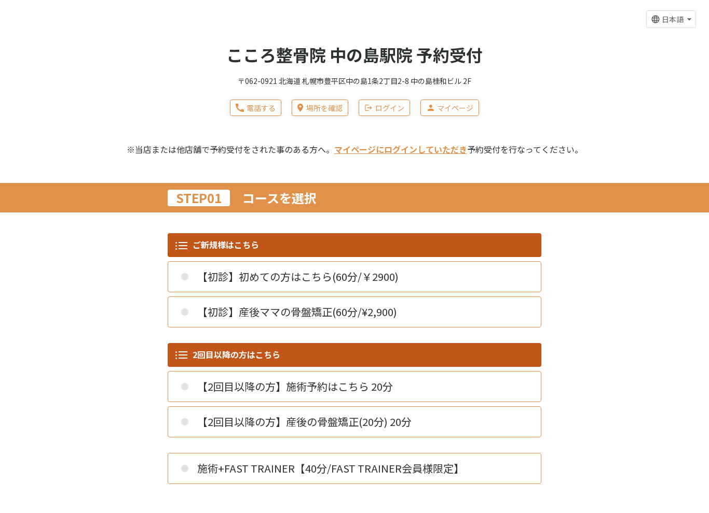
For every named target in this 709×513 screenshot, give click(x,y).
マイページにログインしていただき (400, 149)
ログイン (389, 108)
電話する (261, 108)
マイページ (455, 108)
